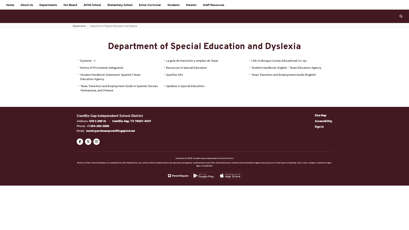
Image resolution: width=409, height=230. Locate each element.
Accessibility (323, 121)
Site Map (320, 115)
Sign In (319, 126)
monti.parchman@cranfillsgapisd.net (110, 131)
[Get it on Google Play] (204, 175)
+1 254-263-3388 (98, 126)
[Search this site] (401, 16)
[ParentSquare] (178, 175)
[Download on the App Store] (230, 175)
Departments (79, 25)
